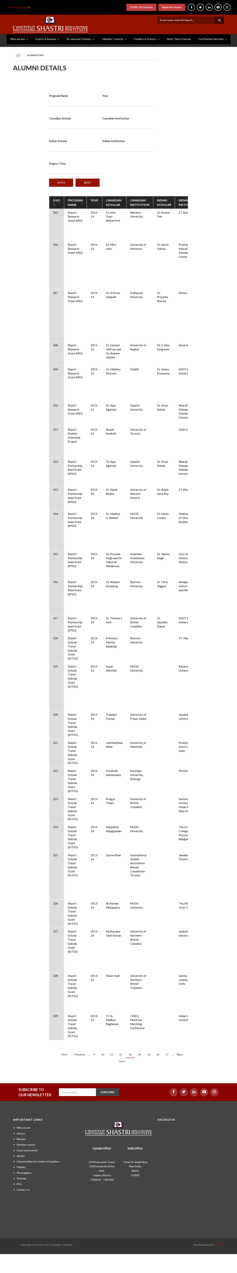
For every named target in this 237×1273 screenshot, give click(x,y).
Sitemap (21, 1178)
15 (150, 1054)
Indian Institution (113, 141)
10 (104, 1054)
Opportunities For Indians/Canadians (38, 1161)
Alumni (21, 1155)
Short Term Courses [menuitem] (179, 39)
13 (132, 1055)
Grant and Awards (27, 1150)
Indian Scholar (58, 141)
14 (141, 1054)
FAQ (19, 1183)
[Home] (50, 24)
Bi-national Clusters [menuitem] (79, 39)
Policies (21, 1167)
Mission (21, 1139)
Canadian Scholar (60, 118)
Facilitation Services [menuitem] (211, 39)
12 (122, 1054)
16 (159, 1054)
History (21, 1133)
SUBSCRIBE (107, 1092)
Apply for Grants (171, 7)
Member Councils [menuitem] (112, 39)
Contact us (23, 1189)
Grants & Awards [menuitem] (45, 39)
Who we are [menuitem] (17, 39)
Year (105, 95)
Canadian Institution (115, 118)
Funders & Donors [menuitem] (145, 39)
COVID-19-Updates (141, 7)
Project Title (57, 163)
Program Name (58, 95)
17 (168, 1054)
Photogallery (24, 1172)
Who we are (24, 1127)
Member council (26, 1144)
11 (113, 1054)
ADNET (219, 1244)
